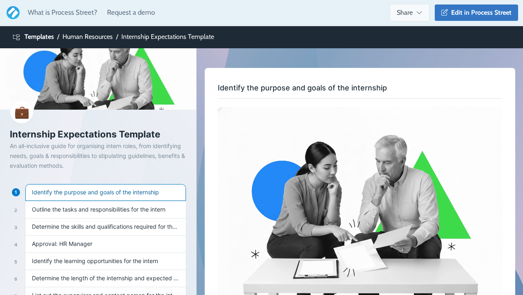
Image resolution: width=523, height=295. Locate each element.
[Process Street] (11, 12)
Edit (480, 12)
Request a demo (131, 12)
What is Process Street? (62, 12)
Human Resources (88, 37)
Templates (39, 37)
